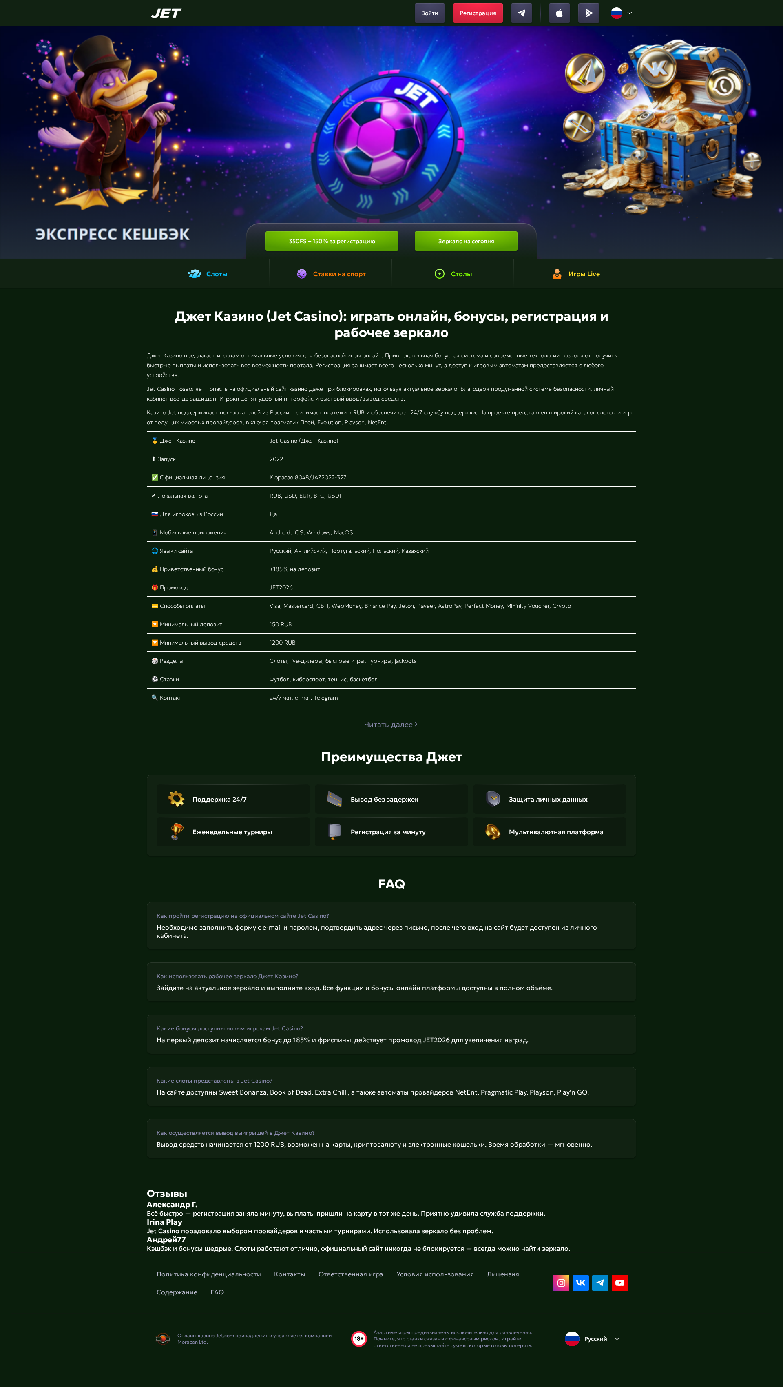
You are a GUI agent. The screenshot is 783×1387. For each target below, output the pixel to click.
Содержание (177, 1292)
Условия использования (435, 1274)
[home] (167, 13)
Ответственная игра (351, 1274)
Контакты (289, 1274)
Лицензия (503, 1274)
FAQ (217, 1292)
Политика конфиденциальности (209, 1274)
